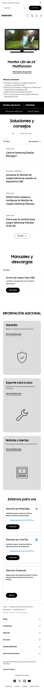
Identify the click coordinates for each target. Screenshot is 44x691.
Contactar (13, 527)
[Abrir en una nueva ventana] (14, 681)
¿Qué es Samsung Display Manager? (18, 92)
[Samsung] (6, 15)
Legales (24, 686)
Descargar (13, 290)
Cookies (17, 686)
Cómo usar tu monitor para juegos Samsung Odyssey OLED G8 (21, 95)
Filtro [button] (7, 141)
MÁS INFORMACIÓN (13, 334)
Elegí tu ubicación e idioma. (11, 3)
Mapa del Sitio (34, 686)
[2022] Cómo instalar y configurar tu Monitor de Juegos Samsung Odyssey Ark (22, 88)
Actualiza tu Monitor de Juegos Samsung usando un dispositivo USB (20, 84)
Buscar (11, 595)
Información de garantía (22, 72)
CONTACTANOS (33, 111)
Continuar (35, 8)
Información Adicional (13, 111)
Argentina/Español (9, 669)
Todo (13, 133)
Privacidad (8, 686)
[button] (22, 154)
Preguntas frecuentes (25, 133)
